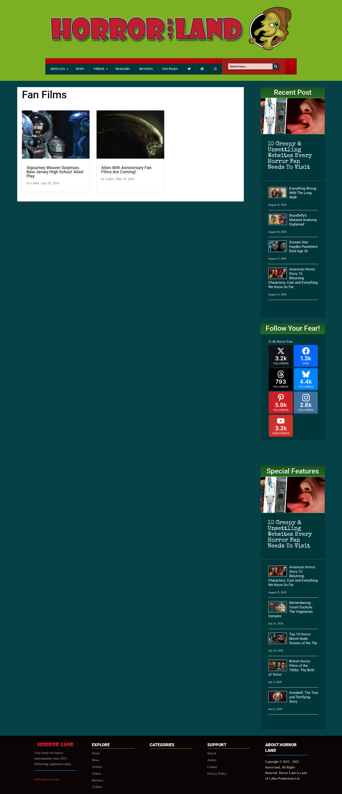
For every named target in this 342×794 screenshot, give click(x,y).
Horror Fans (285, 341)
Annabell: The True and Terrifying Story (303, 697)
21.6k (272, 341)
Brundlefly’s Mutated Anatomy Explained (303, 219)
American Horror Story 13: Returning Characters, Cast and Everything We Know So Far (293, 278)
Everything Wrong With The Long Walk (302, 192)
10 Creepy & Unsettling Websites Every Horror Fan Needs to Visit (290, 155)
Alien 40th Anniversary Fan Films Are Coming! (126, 169)
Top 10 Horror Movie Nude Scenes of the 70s (303, 638)
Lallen (35, 183)
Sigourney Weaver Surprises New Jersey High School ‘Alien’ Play (55, 171)
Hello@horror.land (46, 779)
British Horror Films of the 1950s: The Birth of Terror (291, 668)
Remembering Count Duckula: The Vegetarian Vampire (290, 609)
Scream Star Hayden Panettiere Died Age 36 (303, 246)
